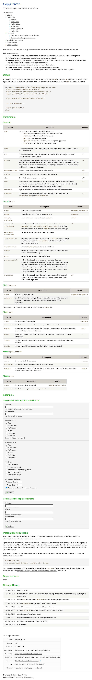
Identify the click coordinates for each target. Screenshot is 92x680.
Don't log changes (14, 472)
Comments (11, 436)
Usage (9, 15)
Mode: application (17, 29)
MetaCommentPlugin (60, 229)
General (13, 19)
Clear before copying (15, 475)
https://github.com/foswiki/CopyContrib (28, 654)
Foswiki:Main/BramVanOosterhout (50, 610)
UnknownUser (29, 677)
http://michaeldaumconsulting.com (47, 657)
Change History (12, 45)
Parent (10, 431)
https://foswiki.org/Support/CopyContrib (28, 668)
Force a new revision (15, 467)
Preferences (12, 428)
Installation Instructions (15, 40)
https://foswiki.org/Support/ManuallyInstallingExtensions (37, 571)
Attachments (12, 425)
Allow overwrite (13, 464)
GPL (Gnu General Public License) (27, 661)
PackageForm (9, 636)
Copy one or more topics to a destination (25, 35)
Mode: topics (15, 24)
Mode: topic (15, 22)
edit (17, 636)
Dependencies (12, 42)
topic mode (22, 307)
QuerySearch (59, 334)
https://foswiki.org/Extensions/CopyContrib (29, 664)
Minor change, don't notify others (19, 470)
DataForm (11, 433)
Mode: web (15, 26)
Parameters (11, 17)
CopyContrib (11, 4)
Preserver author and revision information (22, 488)
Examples (10, 33)
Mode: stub (15, 31)
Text (9, 423)
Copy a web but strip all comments (23, 38)
